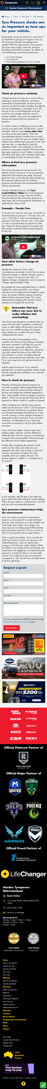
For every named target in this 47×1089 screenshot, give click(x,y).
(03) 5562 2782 (14, 908)
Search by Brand (9, 969)
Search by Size (9, 966)
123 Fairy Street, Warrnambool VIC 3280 (23, 902)
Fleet (5, 1022)
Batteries (6, 993)
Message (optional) (11, 603)
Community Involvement (14, 1019)
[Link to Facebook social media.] (23, 1084)
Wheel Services (9, 1004)
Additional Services (10, 1007)
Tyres (5, 960)
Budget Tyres (8, 1043)
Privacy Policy (9, 622)
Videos (6, 1029)
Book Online (9, 1016)
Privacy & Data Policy (16, 1078)
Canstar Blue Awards (11, 1040)
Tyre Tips (6, 975)
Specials (7, 1010)
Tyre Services (8, 1001)
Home (6, 16)
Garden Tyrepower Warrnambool (25, 8)
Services (7, 987)
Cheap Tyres (7, 1046)
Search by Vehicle (10, 963)
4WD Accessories (10, 990)
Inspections (7, 995)
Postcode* (8, 595)
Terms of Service (24, 622)
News (5, 1026)
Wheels (6, 978)
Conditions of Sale (30, 1078)
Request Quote (11, 628)
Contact (6, 1013)
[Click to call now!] (27, 3)
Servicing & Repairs (10, 998)
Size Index (7, 1037)
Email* (6, 588)
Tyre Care (6, 972)
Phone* (6, 580)
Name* (6, 573)
